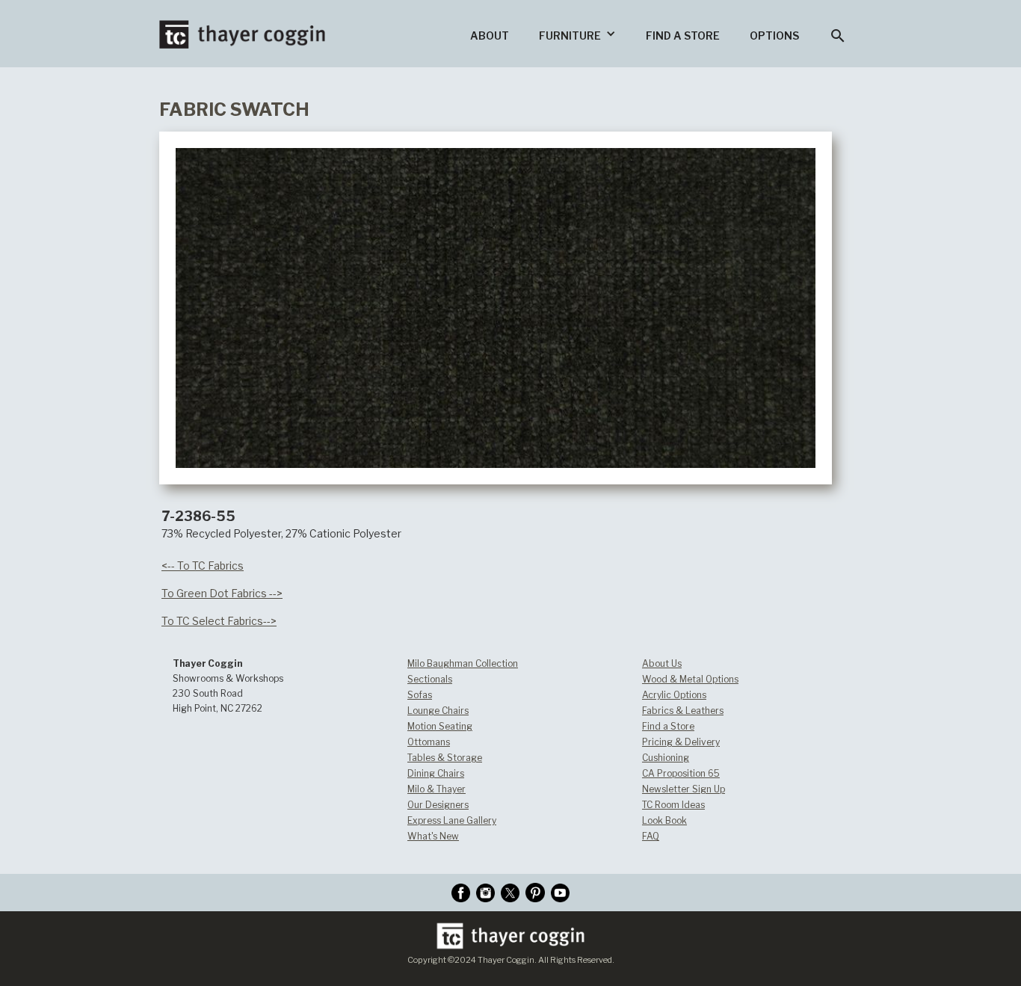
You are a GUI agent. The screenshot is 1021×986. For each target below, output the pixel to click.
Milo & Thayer (436, 789)
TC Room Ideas (673, 804)
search (838, 36)
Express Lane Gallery (451, 820)
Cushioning (665, 757)
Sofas (419, 694)
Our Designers (438, 804)
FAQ (650, 836)
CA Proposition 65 (681, 773)
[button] (577, 33)
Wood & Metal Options (690, 679)
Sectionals (429, 679)
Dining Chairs (435, 773)
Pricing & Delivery (681, 742)
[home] (242, 24)
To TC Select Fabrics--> (219, 620)
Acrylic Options (674, 694)
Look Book (664, 820)
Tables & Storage (444, 757)
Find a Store (668, 726)
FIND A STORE (683, 35)
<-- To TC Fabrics (202, 565)
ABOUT (489, 35)
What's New (433, 836)
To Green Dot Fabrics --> (222, 593)
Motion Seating (439, 726)
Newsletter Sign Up (683, 789)
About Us (662, 663)
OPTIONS (774, 35)
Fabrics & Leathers (683, 710)
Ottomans (428, 742)
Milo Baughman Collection (462, 663)
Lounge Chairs (438, 710)
